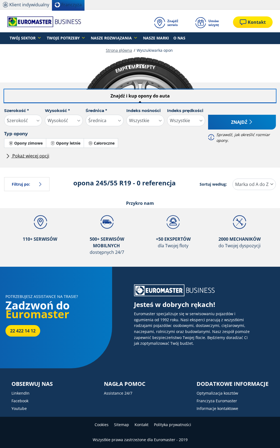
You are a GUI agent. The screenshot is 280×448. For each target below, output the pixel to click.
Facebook (19, 400)
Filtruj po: (21, 184)
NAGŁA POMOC (124, 384)
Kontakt (141, 424)
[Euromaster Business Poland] (44, 22)
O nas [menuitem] (179, 38)
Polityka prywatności (172, 424)
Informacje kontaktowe (217, 408)
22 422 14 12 (23, 331)
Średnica (96, 110)
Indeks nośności (143, 110)
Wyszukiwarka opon (155, 50)
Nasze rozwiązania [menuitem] (112, 38)
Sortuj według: (213, 184)
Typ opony (16, 133)
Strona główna (119, 50)
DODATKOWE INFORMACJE (233, 384)
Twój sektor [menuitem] (23, 38)
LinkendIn (20, 393)
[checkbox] (25, 143)
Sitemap (121, 424)
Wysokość (57, 110)
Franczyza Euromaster (217, 400)
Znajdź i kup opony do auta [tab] (140, 96)
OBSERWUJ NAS (32, 384)
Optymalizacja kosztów (217, 393)
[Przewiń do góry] (265, 436)
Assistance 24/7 (118, 393)
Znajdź (239, 122)
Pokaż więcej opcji (30, 156)
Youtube (19, 408)
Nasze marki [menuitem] (156, 38)
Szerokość (16, 110)
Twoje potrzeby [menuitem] (64, 38)
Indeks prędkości (185, 110)
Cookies (102, 424)
